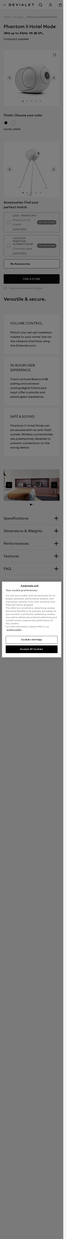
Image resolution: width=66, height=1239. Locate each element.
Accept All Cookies (31, 649)
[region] (32, 619)
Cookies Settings (31, 639)
